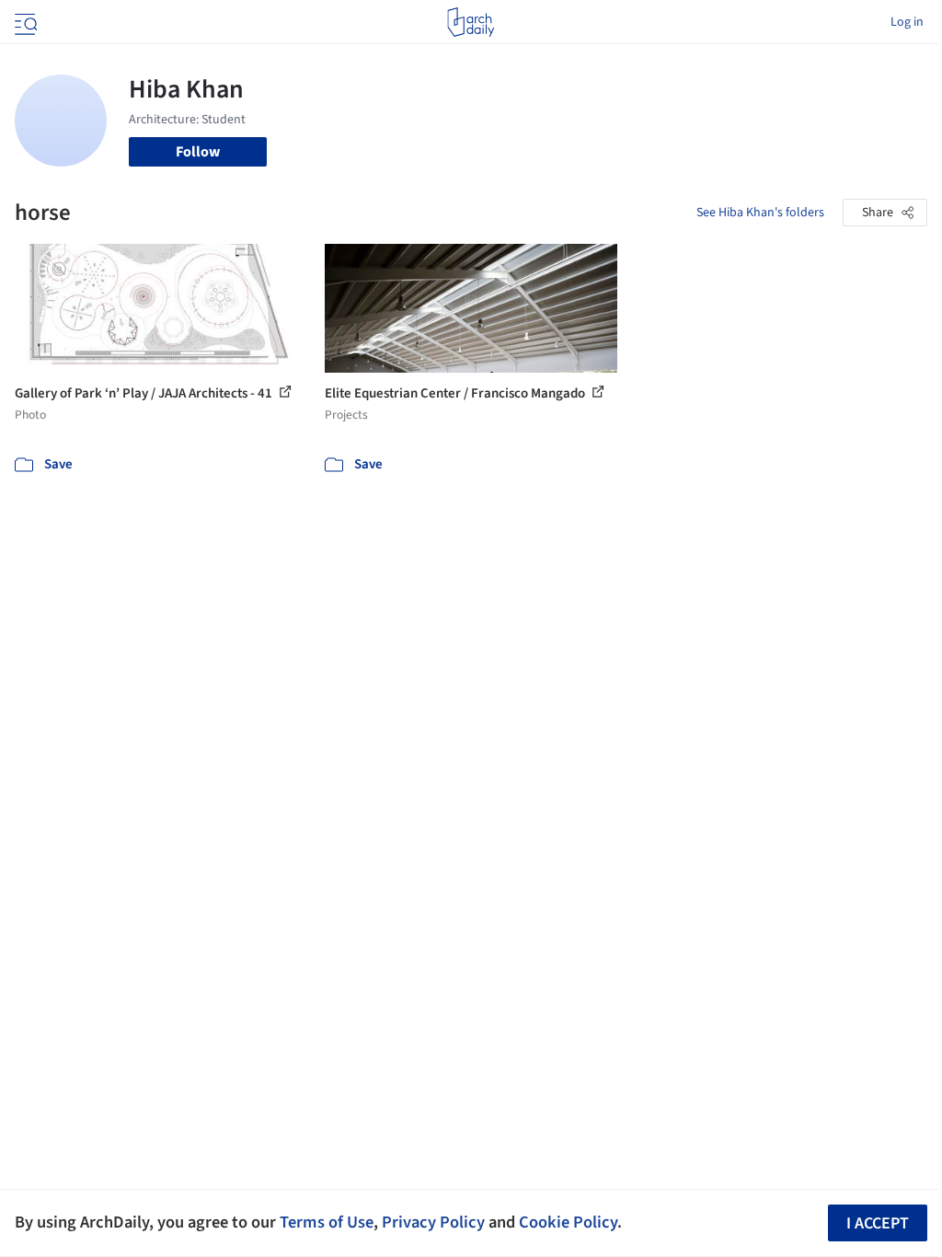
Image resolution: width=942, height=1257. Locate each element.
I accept (877, 1223)
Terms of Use (326, 1222)
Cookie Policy (568, 1222)
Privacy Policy (433, 1222)
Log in (907, 22)
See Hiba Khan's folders (760, 212)
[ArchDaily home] (470, 22)
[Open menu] (24, 22)
